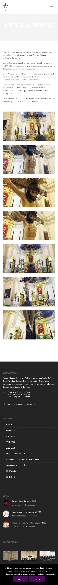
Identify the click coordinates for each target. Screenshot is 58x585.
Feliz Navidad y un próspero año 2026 (26, 512)
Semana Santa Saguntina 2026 (24, 501)
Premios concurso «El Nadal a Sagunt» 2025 (29, 523)
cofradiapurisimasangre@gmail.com (22, 404)
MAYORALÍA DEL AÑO (16, 465)
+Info (37, 579)
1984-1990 (10, 424)
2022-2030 (10, 448)
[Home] (5, 10)
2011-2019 (10, 442)
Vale (20, 579)
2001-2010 (10, 436)
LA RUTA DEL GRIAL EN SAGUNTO (22, 459)
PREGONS (10, 477)
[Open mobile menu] (52, 7)
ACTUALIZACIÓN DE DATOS (19, 454)
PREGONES (11, 471)
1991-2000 (10, 430)
